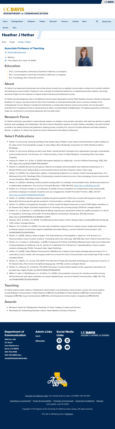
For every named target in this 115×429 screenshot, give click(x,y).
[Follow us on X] (59, 347)
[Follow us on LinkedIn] (67, 340)
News (84, 21)
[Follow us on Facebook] (59, 340)
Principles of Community (63, 400)
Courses (65, 21)
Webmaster (40, 340)
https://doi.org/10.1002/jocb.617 (87, 185)
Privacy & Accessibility (42, 400)
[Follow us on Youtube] (67, 347)
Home (5, 21)
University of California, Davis (36, 395)
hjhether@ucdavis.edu (17, 52)
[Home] (25, 10)
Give (14, 27)
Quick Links (106, 21)
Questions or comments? (20, 400)
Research (53, 21)
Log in (37, 335)
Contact (76, 21)
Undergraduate (17, 21)
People (42, 21)
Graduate (31, 21)
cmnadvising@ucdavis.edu (16, 358)
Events (5, 27)
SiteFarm (69, 413)
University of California (84, 400)
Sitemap (99, 400)
